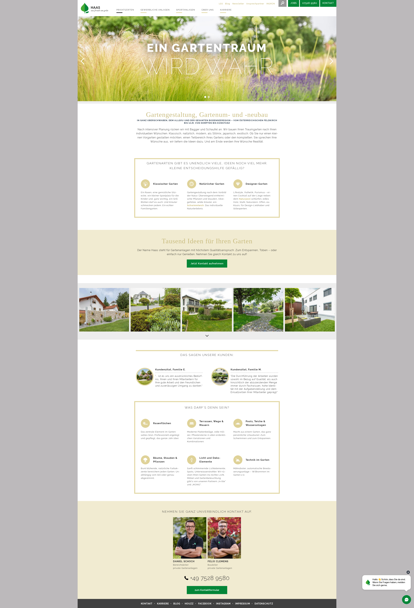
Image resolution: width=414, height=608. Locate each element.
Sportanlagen (185, 10)
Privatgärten (125, 10)
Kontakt (147, 603)
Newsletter (238, 4)
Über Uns (208, 10)
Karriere (226, 10)
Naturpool (245, 199)
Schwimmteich (195, 205)
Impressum (242, 603)
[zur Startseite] (94, 8)
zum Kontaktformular (207, 590)
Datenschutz (264, 603)
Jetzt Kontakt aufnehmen (207, 263)
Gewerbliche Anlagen (155, 10)
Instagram (223, 603)
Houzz (189, 603)
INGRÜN (270, 4)
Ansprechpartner (255, 4)
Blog (227, 4)
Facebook (205, 603)
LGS (221, 4)
